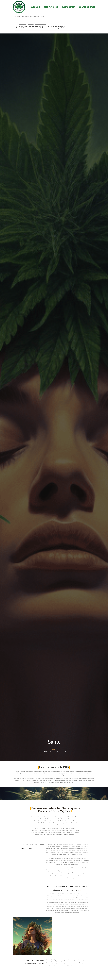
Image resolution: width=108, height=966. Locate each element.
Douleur (22, 16)
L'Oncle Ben (31, 24)
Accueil (35, 7)
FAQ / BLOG (68, 7)
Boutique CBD (87, 7)
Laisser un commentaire (40, 24)
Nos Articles (51, 7)
